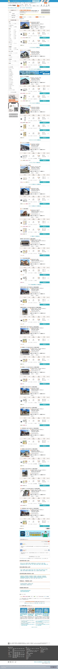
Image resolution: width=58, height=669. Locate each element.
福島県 (13, 649)
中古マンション (37, 650)
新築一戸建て (31, 651)
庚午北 (32, 569)
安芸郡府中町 (22, 576)
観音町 (35, 564)
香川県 (13, 655)
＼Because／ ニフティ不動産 (44, 648)
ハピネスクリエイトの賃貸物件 (26, 105)
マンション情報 (28, 654)
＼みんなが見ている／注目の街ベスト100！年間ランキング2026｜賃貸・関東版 (45, 614)
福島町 (29, 563)
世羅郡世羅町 (44, 576)
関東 (9, 650)
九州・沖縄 (10, 656)
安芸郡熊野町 (31, 576)
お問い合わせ (42, 650)
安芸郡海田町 (27, 576)
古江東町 (43, 570)
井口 (28, 564)
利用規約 (45, 661)
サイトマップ (42, 652)
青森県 (15, 648)
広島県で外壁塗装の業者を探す (24, 591)
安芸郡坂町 (35, 576)
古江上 (35, 570)
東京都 (13, 650)
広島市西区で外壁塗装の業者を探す (25, 590)
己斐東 (27, 569)
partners (18, 666)
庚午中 (35, 569)
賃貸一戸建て (37, 648)
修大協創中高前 (22, 564)
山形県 (23, 648)
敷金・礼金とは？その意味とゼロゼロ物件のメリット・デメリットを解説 (31, 614)
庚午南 (37, 569)
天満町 (42, 564)
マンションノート (25, 558)
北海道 (13, 648)
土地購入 (27, 652)
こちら (42, 558)
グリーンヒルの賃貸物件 (25, 76)
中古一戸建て (35, 651)
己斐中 (21, 569)
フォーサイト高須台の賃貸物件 (26, 165)
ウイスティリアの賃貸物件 (25, 142)
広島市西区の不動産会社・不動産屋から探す (26, 583)
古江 (47, 564)
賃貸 (26, 648)
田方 (46, 569)
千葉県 (20, 650)
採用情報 (48, 661)
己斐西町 (24, 569)
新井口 (30, 564)
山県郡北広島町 (39, 576)
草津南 (26, 564)
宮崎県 (23, 656)
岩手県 (17, 648)
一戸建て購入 (28, 651)
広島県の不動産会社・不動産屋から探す (26, 584)
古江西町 (40, 570)
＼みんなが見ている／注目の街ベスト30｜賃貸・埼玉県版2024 (23, 614)
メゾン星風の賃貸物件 (25, 208)
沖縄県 (16, 657)
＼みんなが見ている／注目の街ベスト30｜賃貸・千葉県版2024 (38, 614)
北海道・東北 (10, 648)
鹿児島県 (14, 657)
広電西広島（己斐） (33, 563)
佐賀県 (15, 656)
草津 (44, 563)
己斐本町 (29, 569)
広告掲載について (42, 651)
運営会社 (35, 661)
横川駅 (27, 563)
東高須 (40, 564)
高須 (32, 564)
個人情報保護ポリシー (40, 661)
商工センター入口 (22, 563)
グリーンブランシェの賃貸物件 (26, 50)
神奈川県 (16, 650)
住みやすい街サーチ (28, 655)
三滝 (37, 563)
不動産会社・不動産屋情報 (29, 653)
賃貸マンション (29, 648)
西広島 (37, 564)
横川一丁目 (39, 563)
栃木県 (24, 650)
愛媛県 (15, 655)
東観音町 (29, 570)
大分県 (21, 656)
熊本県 (19, 656)
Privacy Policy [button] (3, 667)
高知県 (17, 655)
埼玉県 (18, 650)
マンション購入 (28, 650)
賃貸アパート (33, 648)
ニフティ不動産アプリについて (44, 649)
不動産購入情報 (28, 649)
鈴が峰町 (42, 569)
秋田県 (21, 648)
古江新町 (37, 570)
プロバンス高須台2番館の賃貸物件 (25, 258)
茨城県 (22, 650)
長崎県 (17, 656)
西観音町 (45, 564)
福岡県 (13, 656)
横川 (42, 563)
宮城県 (19, 648)
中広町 (24, 570)
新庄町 (40, 569)
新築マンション (32, 650)
